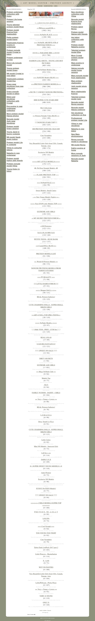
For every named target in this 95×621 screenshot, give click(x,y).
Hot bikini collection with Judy (77, 39)
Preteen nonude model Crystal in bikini (14, 52)
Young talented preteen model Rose (15, 26)
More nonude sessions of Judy (78, 154)
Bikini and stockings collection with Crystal (13, 100)
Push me (40, 6)
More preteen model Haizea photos (15, 115)
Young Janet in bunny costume (13, 133)
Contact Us (49, 610)
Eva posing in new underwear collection (14, 108)
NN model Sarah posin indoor (13, 138)
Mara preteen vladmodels (76, 82)
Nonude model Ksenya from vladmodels (77, 21)
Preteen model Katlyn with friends (15, 159)
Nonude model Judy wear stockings (13, 121)
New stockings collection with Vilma (77, 14)
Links (55, 6)
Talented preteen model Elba (78, 51)
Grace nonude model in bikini (13, 93)
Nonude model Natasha (77, 160)
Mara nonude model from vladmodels (79, 77)
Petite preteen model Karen (12, 38)
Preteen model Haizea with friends (79, 33)
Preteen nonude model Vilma (13, 165)
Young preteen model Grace (13, 69)
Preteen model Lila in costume (15, 143)
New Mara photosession (77, 135)
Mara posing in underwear (77, 64)
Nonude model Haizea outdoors (78, 109)
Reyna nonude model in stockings (79, 141)
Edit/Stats (45, 610)
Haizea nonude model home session (77, 70)
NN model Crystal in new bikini (15, 75)
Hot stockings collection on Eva (78, 114)
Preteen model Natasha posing (78, 46)
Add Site (41, 610)
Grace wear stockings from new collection (15, 86)
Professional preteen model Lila (79, 119)
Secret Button (48, 6)
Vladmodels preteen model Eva (15, 80)
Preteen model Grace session (13, 127)
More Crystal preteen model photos (77, 58)
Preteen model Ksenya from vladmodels (13, 32)
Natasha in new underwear (13, 154)
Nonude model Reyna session (77, 103)
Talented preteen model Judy (78, 98)
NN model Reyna (78, 145)
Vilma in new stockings (76, 125)
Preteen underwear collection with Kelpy (15, 14)
